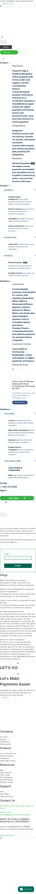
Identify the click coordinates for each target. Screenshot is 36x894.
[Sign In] (6, 502)
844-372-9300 (10, 487)
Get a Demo (14, 498)
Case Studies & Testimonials (15, 469)
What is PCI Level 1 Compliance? (12, 640)
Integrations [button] (10, 237)
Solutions (4, 281)
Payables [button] (8, 256)
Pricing (3, 483)
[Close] (3, 515)
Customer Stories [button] (12, 461)
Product (4, 63)
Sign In (3, 490)
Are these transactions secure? (12, 612)
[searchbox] (9, 52)
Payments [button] (8, 190)
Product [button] (4, 185)
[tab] (18, 580)
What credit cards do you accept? (13, 580)
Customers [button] (9, 414)
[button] (0, 56)
